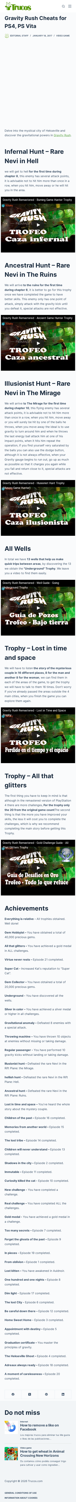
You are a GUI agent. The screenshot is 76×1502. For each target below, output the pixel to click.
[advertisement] (38, 83)
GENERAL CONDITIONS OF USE (21, 1493)
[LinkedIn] (63, 1394)
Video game (63, 35)
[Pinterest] (46, 1394)
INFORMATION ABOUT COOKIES (21, 1498)
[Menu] (69, 6)
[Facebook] (13, 1394)
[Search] (63, 6)
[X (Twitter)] (29, 1394)
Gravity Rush (62, 135)
